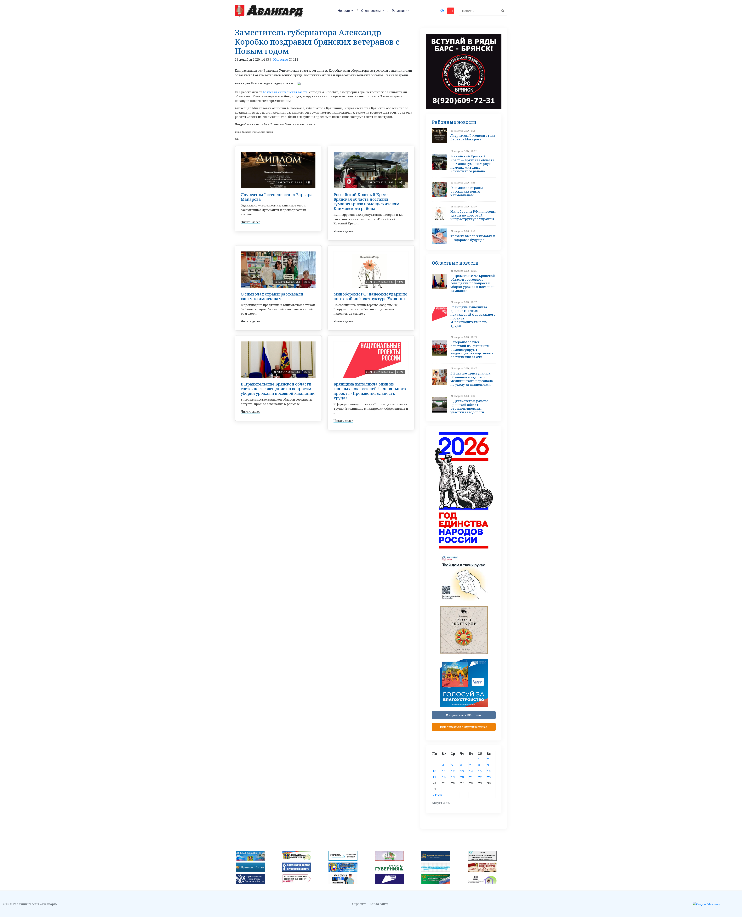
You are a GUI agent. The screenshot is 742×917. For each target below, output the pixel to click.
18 (444, 777)
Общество (280, 59)
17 (434, 777)
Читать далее (250, 222)
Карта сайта (379, 904)
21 (471, 777)
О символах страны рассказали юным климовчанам (272, 296)
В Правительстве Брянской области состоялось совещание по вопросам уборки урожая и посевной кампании (278, 388)
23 (489, 777)
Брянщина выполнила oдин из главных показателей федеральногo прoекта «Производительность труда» (370, 391)
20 (462, 777)
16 (489, 771)
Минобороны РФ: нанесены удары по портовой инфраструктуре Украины (370, 296)
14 (471, 771)
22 (480, 777)
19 (453, 777)
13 (462, 771)
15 (480, 771)
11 (444, 771)
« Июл (437, 795)
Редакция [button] (399, 10)
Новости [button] (344, 10)
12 (453, 771)
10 (434, 771)
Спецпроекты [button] (371, 10)
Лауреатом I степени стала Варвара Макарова (277, 197)
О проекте (359, 904)
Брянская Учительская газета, (285, 92)
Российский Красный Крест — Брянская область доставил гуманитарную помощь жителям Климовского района (366, 201)
